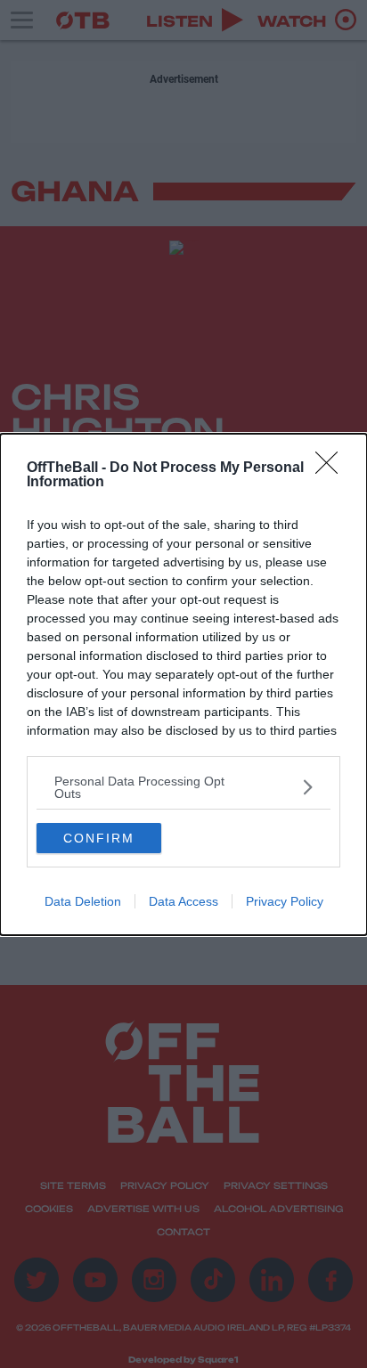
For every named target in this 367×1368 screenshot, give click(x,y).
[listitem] (183, 787)
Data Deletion (83, 901)
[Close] (332, 468)
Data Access (183, 901)
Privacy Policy (284, 901)
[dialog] (183, 684)
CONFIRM (99, 838)
